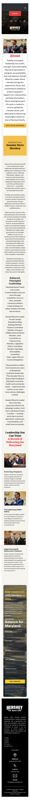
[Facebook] (11, 21)
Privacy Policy (18, 693)
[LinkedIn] (24, 21)
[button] (25, 8)
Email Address (10, 659)
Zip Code (8, 650)
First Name (8, 631)
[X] (20, 21)
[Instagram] (16, 21)
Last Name (8, 641)
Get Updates (15, 681)
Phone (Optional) (11, 668)
